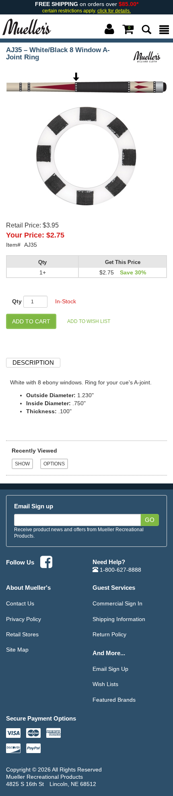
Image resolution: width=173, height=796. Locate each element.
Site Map (17, 649)
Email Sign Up (110, 669)
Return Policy (109, 634)
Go (149, 520)
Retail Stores (22, 634)
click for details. (114, 11)
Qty (17, 301)
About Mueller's (28, 587)
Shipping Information (119, 619)
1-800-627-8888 (119, 570)
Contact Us (20, 603)
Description (33, 362)
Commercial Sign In (117, 603)
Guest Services (114, 587)
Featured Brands (114, 699)
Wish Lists (105, 684)
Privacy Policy (23, 619)
